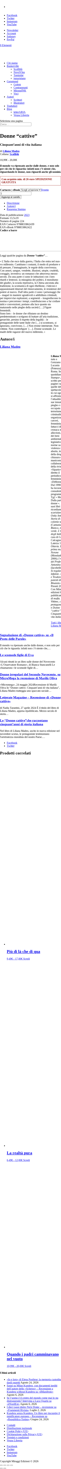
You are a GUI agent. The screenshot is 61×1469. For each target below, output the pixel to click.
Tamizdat (18, 75)
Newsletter (12, 30)
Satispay (11, 36)
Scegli (26, 958)
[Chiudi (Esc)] (11, 1465)
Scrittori (18, 99)
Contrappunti (21, 87)
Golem (17, 84)
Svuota (45, 189)
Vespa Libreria (21, 115)
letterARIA (20, 112)
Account (11, 33)
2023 (26, 215)
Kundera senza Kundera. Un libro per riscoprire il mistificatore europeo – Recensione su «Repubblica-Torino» (33, 1416)
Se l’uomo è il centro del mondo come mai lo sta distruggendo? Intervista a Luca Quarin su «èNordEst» (32, 1400)
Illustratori (19, 102)
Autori (10, 96)
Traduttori (12, 105)
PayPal (10, 39)
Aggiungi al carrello (10, 197)
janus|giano (20, 78)
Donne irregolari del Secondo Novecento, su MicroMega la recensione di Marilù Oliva (30, 676)
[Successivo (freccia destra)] (4, 1468)
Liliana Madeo (11, 151)
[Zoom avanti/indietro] (1, 1465)
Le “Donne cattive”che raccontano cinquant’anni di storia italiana (24, 722)
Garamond (12, 81)
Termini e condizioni (18, 1437)
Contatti (11, 1425)
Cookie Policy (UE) (17, 1431)
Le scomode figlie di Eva (17, 655)
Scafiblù (18, 69)
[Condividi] (8, 1465)
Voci (16, 93)
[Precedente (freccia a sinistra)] (1, 1468)
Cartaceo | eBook (10, 189)
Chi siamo (12, 63)
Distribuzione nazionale (19, 1428)
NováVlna (19, 72)
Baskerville (13, 66)
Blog (9, 109)
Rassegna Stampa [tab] (16, 209)
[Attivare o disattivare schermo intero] (4, 1465)
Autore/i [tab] (11, 206)
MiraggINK (20, 90)
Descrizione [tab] (13, 203)
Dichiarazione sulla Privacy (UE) (24, 1434)
